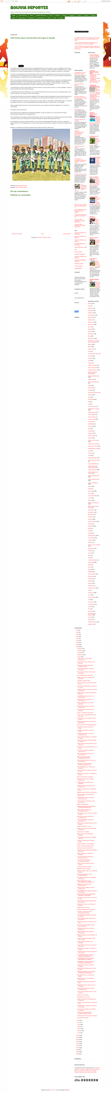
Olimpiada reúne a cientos (83, 907)
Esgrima (90, 394)
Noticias (90, 523)
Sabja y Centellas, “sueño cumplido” (85, 843)
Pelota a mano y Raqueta (94, 544)
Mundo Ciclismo (78, 251)
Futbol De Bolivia (94, 55)
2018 (77, 646)
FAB (89, 401)
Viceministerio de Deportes (92, 614)
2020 (77, 642)
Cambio (76, 1072)
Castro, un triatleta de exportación (85, 712)
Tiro (89, 599)
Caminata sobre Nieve (93, 353)
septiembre (80, 654)
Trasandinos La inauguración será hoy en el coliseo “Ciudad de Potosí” (81, 160)
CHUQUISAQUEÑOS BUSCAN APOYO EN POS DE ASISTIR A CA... (86, 807)
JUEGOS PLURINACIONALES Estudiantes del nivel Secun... (84, 1013)
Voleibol (90, 619)
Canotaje (90, 356)
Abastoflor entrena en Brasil (83, 868)
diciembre (79, 648)
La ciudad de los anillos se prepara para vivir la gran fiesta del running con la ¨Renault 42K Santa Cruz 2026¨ (87, 39)
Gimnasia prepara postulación (84, 866)
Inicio (42, 233)
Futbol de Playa (92, 417)
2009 (77, 1051)
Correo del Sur (92, 1070)
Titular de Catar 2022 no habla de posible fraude (98, 285)
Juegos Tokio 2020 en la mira (84, 826)
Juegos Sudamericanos (93, 479)
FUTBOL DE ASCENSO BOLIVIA (94, 86)
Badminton (90, 317)
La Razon (77, 1069)
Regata (90, 564)
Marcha (90, 500)
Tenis (51, 15)
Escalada (90, 390)
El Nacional (81, 1072)
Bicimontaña (91, 333)
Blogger (68, 1090)
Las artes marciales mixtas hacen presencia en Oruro (85, 857)
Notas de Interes (92, 521)
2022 (77, 638)
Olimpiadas (31, 17)
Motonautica (91, 514)
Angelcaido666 (78, 268)
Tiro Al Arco (90, 602)
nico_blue (53, 1090)
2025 (77, 632)
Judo (89, 455)
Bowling (90, 344)
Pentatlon (90, 550)
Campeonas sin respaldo (83, 831)
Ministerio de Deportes (93, 502)
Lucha (89, 498)
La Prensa (96, 1067)
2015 (77, 1039)
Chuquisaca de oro (79, 109)
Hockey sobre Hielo (92, 443)
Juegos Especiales (92, 457)
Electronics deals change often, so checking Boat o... (80, 206)
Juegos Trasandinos (93, 482)
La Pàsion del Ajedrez (80, 254)
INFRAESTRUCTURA (93, 448)
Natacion (93, 15)
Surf (89, 590)
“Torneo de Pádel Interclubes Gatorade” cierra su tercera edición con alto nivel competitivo (86, 43)
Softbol (89, 581)
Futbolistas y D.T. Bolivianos (94, 137)
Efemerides (91, 387)
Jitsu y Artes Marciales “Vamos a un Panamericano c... (85, 754)
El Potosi (87, 1070)
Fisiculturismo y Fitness (93, 408)
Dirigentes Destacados (93, 381)
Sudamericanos (92, 588)
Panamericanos (92, 535)
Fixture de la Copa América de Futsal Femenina (98, 161)
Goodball (90, 431)
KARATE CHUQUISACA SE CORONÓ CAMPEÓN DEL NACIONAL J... (86, 972)
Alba (89, 305)
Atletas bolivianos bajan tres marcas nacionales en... (85, 706)
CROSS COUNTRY (92, 365)
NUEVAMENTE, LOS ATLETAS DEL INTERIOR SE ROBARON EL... (85, 962)
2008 (77, 1054)
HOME (13, 15)
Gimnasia (90, 426)
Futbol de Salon (41, 17)
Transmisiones (91, 604)
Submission (91, 585)
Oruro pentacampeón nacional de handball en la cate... (85, 666)
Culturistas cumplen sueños (83, 680)
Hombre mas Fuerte (93, 446)
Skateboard (91, 576)
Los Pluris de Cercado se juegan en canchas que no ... (85, 751)
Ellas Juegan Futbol (95, 157)
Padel (89, 530)
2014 (77, 1041)
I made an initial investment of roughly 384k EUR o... (80, 220)
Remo (89, 567)
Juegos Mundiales (92, 463)
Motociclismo (91, 512)
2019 (77, 644)
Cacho (89, 351)
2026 (77, 630)
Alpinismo (90, 308)
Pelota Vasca (91, 548)
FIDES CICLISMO (79, 263)
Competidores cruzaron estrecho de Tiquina (80, 73)
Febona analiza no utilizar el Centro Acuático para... (85, 888)
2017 (77, 1035)
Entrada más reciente (17, 233)
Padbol (89, 528)
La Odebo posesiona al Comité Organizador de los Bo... (84, 912)
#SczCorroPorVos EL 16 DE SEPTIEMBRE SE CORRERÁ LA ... (86, 881)
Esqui (89, 397)
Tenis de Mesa (91, 597)
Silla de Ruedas (92, 574)
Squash (90, 583)
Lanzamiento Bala (92, 495)
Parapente (90, 540)
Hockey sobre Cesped (93, 440)
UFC (89, 609)
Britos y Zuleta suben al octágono (85, 776)
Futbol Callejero (92, 414)
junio (78, 1022)
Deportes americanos (93, 217)
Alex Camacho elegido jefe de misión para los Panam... (86, 925)
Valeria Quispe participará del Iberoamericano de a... (84, 810)
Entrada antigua (67, 233)
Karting (90, 488)
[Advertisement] (55, 24)
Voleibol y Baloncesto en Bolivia (93, 114)
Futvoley (90, 421)
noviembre (80, 650)
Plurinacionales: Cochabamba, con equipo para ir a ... (85, 700)
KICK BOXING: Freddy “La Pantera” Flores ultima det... (85, 798)
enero (78, 1032)
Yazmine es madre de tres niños (84, 848)
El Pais (92, 1069)
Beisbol (65, 15)
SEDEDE (90, 571)
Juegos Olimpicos (22, 15)
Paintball (90, 533)
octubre (79, 652)
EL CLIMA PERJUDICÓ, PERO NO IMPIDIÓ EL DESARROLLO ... (85, 955)
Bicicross (90, 331)
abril (78, 1026)
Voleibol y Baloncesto (41, 15)
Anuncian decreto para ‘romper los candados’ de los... (85, 734)
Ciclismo (61, 17)
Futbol (13, 17)
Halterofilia (90, 433)
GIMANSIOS (91, 424)
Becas (89, 326)
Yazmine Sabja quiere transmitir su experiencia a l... (85, 820)
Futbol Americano (92, 412)
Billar (89, 336)
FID (89, 404)
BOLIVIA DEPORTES (29, 8)
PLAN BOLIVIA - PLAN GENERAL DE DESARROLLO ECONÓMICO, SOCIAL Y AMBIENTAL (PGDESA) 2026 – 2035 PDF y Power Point (95, 78)
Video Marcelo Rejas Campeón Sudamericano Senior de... (84, 764)
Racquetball (91, 562)
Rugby (79, 15)
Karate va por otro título (82, 994)
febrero (79, 1030)
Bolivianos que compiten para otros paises (94, 341)
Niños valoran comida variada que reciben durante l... (85, 817)
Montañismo (91, 509)
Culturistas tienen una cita (83, 997)
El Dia (94, 1072)
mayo (78, 1024)
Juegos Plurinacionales (21, 187)
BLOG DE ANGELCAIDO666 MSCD (94, 72)
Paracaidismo (91, 537)
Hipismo (90, 438)
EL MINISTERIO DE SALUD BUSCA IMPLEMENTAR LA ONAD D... (85, 959)
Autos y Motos (21, 17)
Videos (89, 617)
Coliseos (90, 363)
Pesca (89, 555)
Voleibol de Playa (92, 621)
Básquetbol (90, 324)
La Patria (82, 1069)
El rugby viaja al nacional (80, 174)
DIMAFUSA (91, 379)
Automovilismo (91, 315)
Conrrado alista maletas (82, 1017)
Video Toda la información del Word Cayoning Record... (85, 989)
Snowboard (91, 578)
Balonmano (91, 322)
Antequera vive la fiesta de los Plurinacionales (84, 885)
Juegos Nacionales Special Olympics (92, 466)
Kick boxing (91, 491)
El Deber (96, 1069)
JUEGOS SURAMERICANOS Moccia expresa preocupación (79, 132)
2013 (77, 1043)
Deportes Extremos (92, 370)
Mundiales (90, 516)
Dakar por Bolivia (94, 177)
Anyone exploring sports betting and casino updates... (80, 211)
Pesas (89, 553)
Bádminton (90, 319)
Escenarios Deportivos (93, 392)
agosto (79, 656)
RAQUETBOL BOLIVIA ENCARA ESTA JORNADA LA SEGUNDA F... (86, 895)
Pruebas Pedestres (92, 560)
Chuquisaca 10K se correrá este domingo (87, 1015)
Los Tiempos (81, 1070)
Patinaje (90, 542)
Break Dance (91, 349)
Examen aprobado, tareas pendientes (86, 909)
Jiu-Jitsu (90, 453)
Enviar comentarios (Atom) (44, 237)
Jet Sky (90, 450)
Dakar (31, 15)
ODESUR (90, 526)
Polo (89, 557)
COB (89, 360)
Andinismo (90, 310)
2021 (77, 640)
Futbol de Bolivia (78, 266)
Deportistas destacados (93, 376)
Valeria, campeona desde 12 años (85, 845)
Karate (89, 486)
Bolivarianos (91, 338)
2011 (77, 1047)
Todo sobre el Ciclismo (93, 259)
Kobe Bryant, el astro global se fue (98, 222)
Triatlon (90, 606)
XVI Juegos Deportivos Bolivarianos (80, 244)
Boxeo (49, 17)
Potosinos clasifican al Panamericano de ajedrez (81, 97)
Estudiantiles (91, 399)
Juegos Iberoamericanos (94, 460)
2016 (77, 1037)
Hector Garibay (91, 435)
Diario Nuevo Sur (89, 1072)
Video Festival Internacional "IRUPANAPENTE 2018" (83, 757)
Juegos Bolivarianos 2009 (81, 247)
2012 (77, 1045)
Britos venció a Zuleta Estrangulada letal (86, 724)
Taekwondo (91, 592)
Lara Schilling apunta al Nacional (85, 675)
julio (78, 1020)
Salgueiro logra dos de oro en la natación (87, 792)
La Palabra (87, 1069)
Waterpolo (90, 624)
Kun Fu (90, 493)
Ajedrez (86, 15)
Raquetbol (72, 15)
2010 (77, 1049)
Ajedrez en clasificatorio (82, 804)
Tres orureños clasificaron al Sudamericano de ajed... (84, 860)
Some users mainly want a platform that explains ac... (80, 216)
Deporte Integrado (92, 367)
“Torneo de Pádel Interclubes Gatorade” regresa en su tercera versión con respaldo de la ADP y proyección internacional (88, 47)
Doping (90, 385)
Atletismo (57, 15)
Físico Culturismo (92, 406)
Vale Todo (90, 611)
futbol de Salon (91, 419)
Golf (55, 17)
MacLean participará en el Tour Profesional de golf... (84, 874)
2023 (77, 636)
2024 (77, 634)
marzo (79, 1028)
